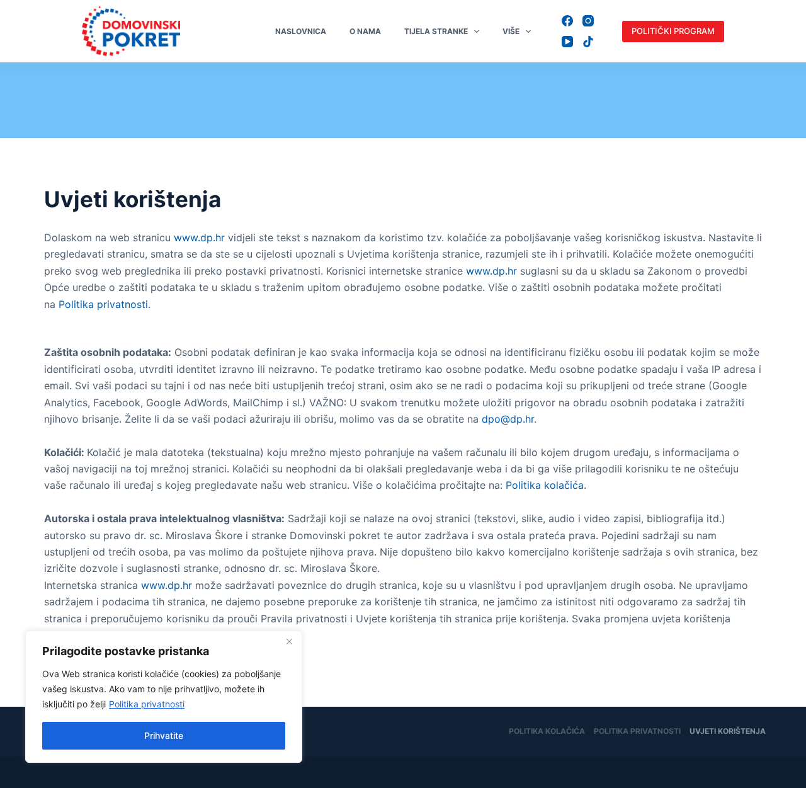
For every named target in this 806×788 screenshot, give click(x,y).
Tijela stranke (436, 31)
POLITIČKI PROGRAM (673, 31)
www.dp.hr (199, 237)
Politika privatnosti (146, 704)
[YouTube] (567, 41)
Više (510, 31)
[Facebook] (567, 20)
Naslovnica (300, 31)
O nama (365, 31)
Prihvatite (163, 735)
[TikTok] (588, 41)
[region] (163, 697)
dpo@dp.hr (508, 419)
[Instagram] (588, 20)
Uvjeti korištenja (728, 731)
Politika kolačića (545, 485)
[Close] (289, 641)
